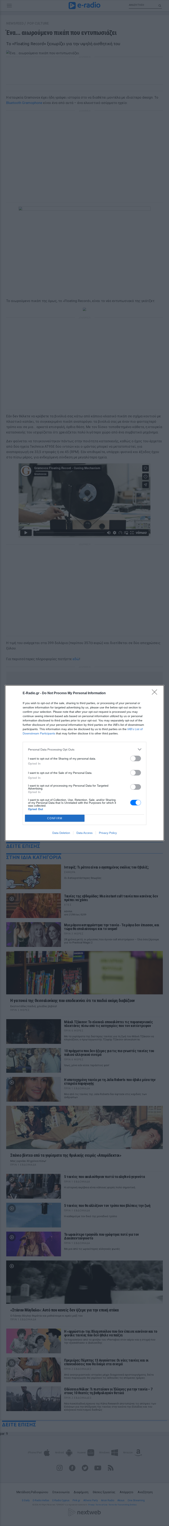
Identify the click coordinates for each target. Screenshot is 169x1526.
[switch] (135, 758)
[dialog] (84, 763)
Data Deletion (61, 832)
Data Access (84, 832)
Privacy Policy (108, 832)
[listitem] (84, 749)
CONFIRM (54, 818)
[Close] (156, 693)
